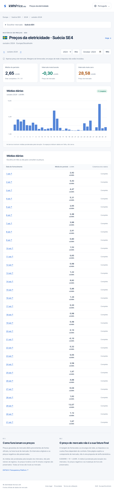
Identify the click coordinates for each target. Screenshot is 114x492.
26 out (9, 381)
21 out (9, 339)
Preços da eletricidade (39, 6)
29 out (9, 406)
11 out (9, 256)
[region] (57, 295)
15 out (9, 290)
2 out (9, 182)
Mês (107, 52)
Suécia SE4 (16, 17)
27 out (9, 389)
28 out (9, 397)
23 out (9, 356)
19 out (9, 323)
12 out (9, 265)
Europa (5, 17)
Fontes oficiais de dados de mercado (15, 487)
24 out (9, 364)
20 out (9, 331)
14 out (9, 281)
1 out (9, 174)
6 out (9, 215)
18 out (9, 315)
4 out (9, 199)
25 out (9, 373)
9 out (9, 240)
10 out (9, 248)
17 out (9, 306)
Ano (76, 52)
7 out (9, 223)
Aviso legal (48, 486)
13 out (9, 273)
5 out (9, 207)
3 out (9, 190)
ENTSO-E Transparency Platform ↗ (16, 470)
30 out (9, 414)
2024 (26, 17)
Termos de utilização (70, 486)
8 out (9, 232)
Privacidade (58, 486)
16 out (9, 298)
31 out (9, 422)
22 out (9, 348)
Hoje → (108, 38)
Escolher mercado (20, 25)
